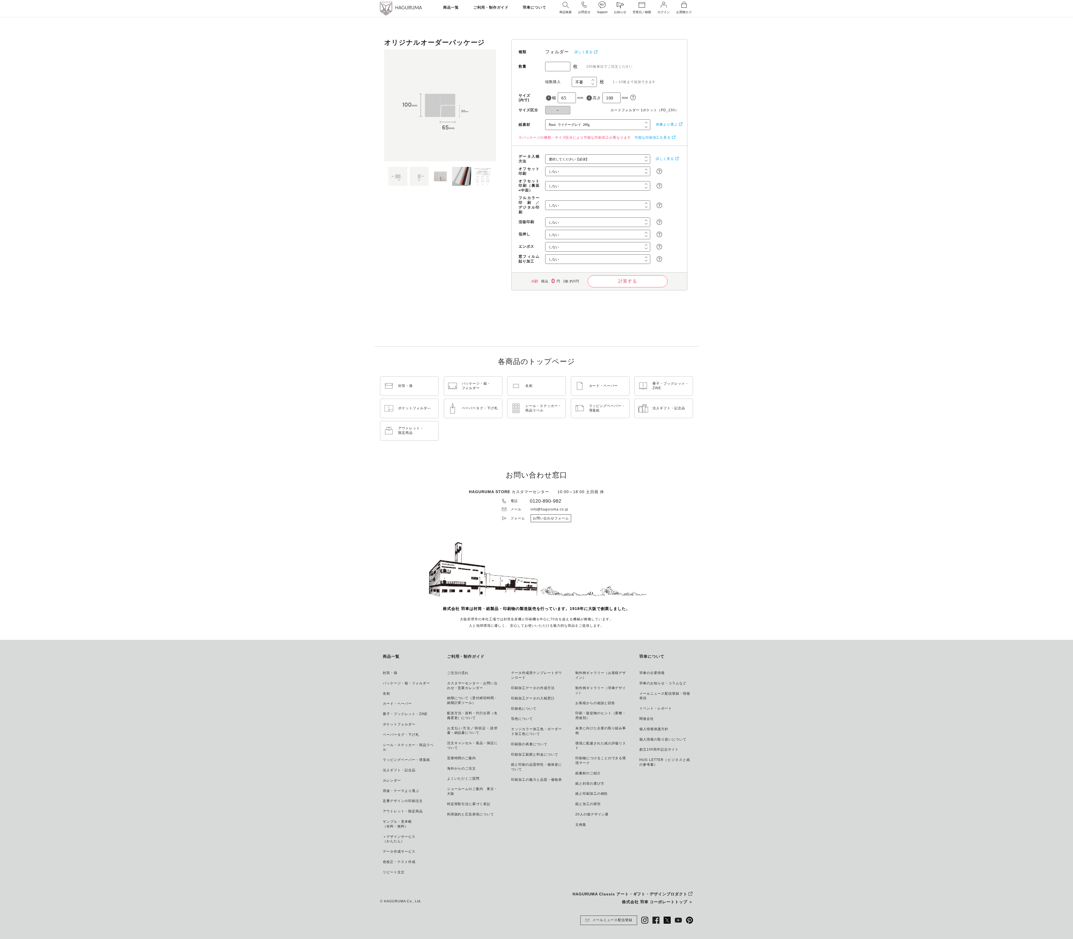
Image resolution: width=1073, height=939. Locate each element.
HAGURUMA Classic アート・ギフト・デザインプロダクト (630, 894)
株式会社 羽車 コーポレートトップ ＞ (657, 902)
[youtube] (678, 920)
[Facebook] (655, 920)
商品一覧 (451, 8)
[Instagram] (644, 920)
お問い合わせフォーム (551, 518)
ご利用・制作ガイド (491, 8)
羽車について (534, 8)
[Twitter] (667, 920)
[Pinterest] (689, 920)
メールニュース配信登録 (612, 920)
